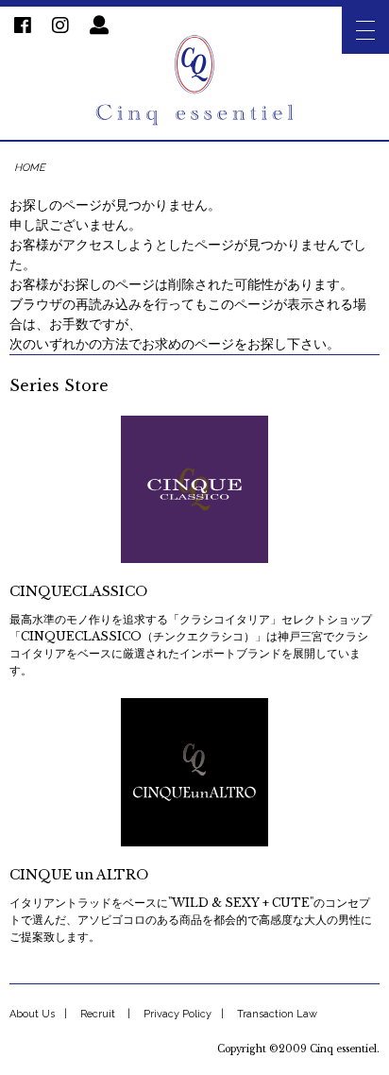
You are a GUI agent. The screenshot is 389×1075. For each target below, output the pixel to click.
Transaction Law (277, 1014)
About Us (32, 1014)
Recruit (97, 1014)
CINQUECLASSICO (78, 591)
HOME (29, 168)
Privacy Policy (177, 1014)
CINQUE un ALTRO (78, 874)
